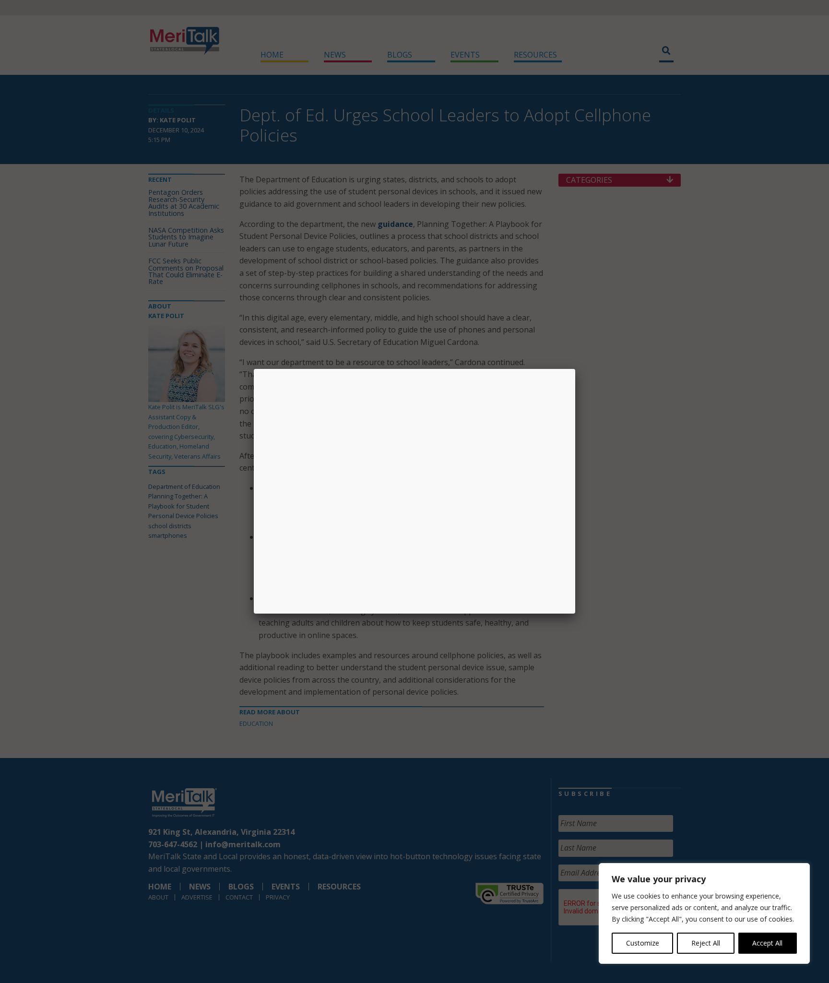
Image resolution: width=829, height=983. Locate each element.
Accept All (767, 942)
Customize (642, 942)
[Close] (575, 369)
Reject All (705, 942)
